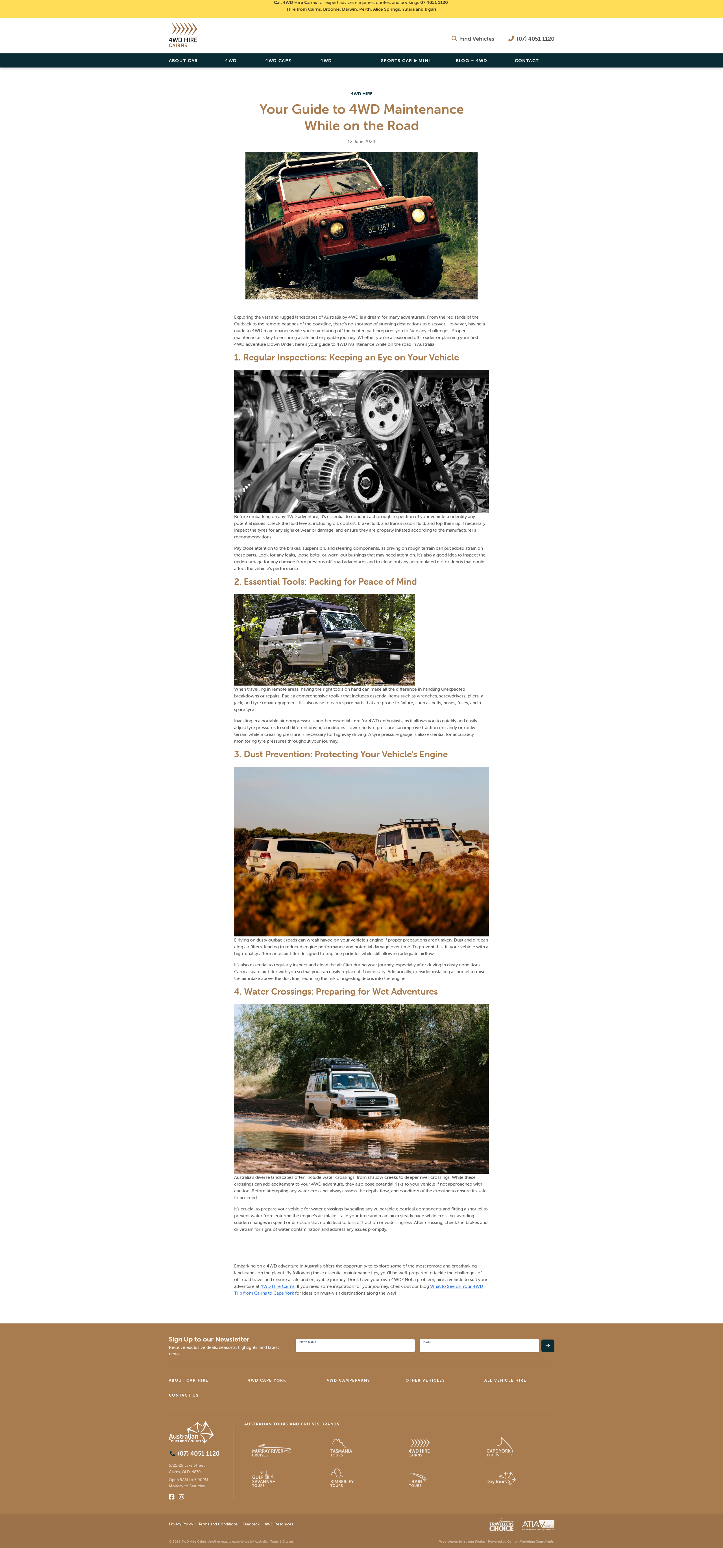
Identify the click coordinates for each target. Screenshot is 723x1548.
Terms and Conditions (218, 1524)
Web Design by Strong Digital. (462, 1541)
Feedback (251, 1524)
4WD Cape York (278, 63)
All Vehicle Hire (505, 1380)
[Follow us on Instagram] (181, 1497)
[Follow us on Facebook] (171, 1497)
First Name (308, 1342)
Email (427, 1342)
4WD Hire (362, 93)
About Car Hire (183, 63)
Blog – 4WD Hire (471, 63)
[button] (204, 1380)
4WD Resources (279, 1524)
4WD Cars (231, 63)
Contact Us (527, 63)
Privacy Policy (181, 1524)
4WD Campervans (337, 63)
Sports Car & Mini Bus (405, 63)
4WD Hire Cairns (277, 1286)
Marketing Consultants (536, 1541)
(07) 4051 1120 (534, 38)
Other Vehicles (425, 1380)
